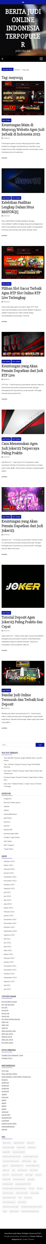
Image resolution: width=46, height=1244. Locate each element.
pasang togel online (11, 833)
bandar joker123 (19, 1152)
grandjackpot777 (17, 1165)
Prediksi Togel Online (12, 837)
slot (20, 1197)
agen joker (7, 1143)
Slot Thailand (9, 845)
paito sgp (5, 1025)
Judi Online (6, 198)
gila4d (4, 1100)
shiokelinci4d (6, 1118)
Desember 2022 (10, 919)
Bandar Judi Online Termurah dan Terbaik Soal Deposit (22, 700)
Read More (4, 158)
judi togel (29, 1175)
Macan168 (8, 830)
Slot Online (6, 120)
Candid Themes (28, 1239)
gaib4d (4, 1094)
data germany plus (9, 1031)
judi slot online (17, 1175)
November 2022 (10, 923)
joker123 (6, 1170)
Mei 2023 (7, 900)
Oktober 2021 (9, 974)
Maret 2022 (8, 954)
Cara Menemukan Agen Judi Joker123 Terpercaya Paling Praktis (20, 448)
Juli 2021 (7, 985)
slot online (22, 1202)
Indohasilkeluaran (10, 814)
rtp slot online (8, 1193)
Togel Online (8, 849)
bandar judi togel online (11, 1156)
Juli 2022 (7, 939)
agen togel (21, 1147)
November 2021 (10, 970)
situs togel (35, 1193)
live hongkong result (9, 1001)
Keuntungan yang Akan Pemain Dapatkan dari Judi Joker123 (22, 526)
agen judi (30, 1143)
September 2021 (10, 977)
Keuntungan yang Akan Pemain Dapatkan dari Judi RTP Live (22, 371)
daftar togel (26, 1161)
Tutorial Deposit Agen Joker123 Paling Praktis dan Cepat (22, 622)
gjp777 (5, 1165)
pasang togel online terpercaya (14, 1188)
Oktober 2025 (9, 861)
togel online (14, 1211)
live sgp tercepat (8, 1004)
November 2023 (10, 881)
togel (5, 1211)
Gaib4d (6, 806)
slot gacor (28, 1197)
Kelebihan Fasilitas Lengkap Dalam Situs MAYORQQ (18, 207)
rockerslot (5, 1120)
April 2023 (8, 904)
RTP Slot (5, 1071)
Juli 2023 (7, 892)
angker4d (5, 1082)
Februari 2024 (9, 869)
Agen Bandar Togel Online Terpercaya (16, 1077)
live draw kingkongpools (11, 1019)
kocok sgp (5, 1013)
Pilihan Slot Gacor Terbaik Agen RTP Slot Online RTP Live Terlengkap (22, 293)
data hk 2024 (7, 1037)
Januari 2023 (9, 915)
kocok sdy (5, 1016)
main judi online (19, 1179)
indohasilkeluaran (8, 1126)
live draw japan (7, 1042)
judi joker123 (22, 1170)
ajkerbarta (32, 1147)
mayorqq (5, 1097)
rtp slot (39, 1188)
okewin (4, 1129)
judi (13, 1170)
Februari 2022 (9, 958)
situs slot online (22, 1193)
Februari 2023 (9, 912)
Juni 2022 (7, 943)
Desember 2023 (10, 877)
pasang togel (8, 1184)
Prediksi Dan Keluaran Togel (12, 1055)
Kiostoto (7, 822)
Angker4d (7, 799)
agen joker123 (19, 1143)
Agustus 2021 (9, 981)
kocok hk (5, 1010)
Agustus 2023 (9, 888)
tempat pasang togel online (31, 1207)
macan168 (6, 1115)
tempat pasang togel (10, 1207)
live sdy (4, 1007)
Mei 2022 (7, 946)
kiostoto (5, 1080)
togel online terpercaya (30, 1211)
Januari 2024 (9, 873)
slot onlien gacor (9, 1202)
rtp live (31, 1188)
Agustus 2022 (9, 935)
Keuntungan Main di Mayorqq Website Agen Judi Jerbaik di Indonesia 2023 (23, 130)
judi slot (6, 1175)
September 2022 (10, 931)
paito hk (5, 1028)
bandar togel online (30, 1156)
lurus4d (6, 826)
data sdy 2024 (7, 1039)
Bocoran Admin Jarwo (12, 802)
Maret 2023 (8, 908)
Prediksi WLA (7, 1058)
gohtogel (5, 1112)
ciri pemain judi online (11, 1161)
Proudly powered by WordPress (16, 1236)
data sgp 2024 (7, 1034)
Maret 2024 (8, 865)
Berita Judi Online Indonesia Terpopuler (23, 28)
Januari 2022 (9, 962)
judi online (34, 1170)
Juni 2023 (7, 896)
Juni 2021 (7, 989)
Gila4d (6, 810)
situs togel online (9, 1197)
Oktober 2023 (9, 884)
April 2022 (8, 950)
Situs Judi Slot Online (9, 1074)
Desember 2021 (10, 966)
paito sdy (5, 1022)
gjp (35, 1161)
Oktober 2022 (9, 927)
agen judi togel (8, 1147)
